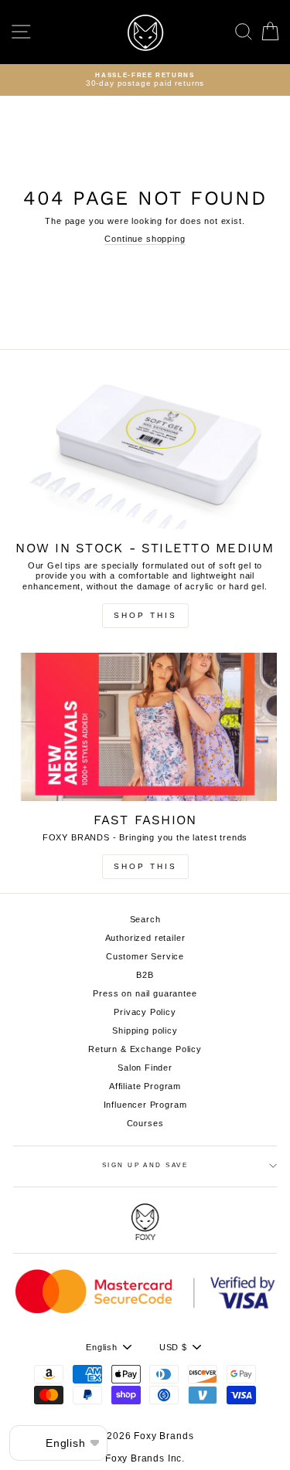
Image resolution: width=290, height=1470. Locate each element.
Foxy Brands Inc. (145, 1458)
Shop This (145, 615)
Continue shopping (144, 238)
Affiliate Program (145, 1086)
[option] (145, 80)
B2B (145, 974)
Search (145, 919)
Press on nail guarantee (144, 993)
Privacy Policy (145, 1012)
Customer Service (145, 956)
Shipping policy (144, 1030)
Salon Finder (145, 1067)
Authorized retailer (145, 937)
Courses (145, 1123)
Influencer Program (145, 1104)
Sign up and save (145, 1165)
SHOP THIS (145, 866)
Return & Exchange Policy (145, 1049)
